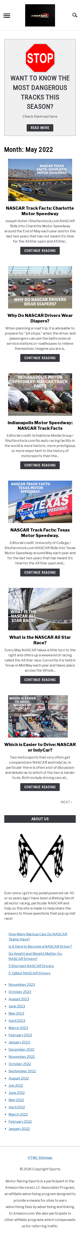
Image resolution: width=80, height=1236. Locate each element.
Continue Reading (40, 251)
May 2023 (16, 1013)
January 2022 (19, 1129)
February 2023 (20, 1035)
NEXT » (66, 802)
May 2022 (16, 1100)
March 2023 (18, 1028)
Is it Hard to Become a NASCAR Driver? (40, 946)
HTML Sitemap (40, 1158)
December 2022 (21, 1050)
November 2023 (22, 985)
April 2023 (17, 1021)
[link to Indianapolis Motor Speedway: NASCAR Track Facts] (40, 394)
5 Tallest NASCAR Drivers (29, 973)
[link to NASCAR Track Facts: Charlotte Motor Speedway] (40, 180)
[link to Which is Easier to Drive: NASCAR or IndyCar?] (40, 716)
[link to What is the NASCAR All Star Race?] (40, 609)
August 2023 (19, 999)
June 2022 (17, 1093)
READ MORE (40, 128)
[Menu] (7, 16)
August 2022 (19, 1078)
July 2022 (16, 1086)
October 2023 (20, 992)
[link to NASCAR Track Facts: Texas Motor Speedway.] (40, 502)
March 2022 (18, 1114)
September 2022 (22, 1071)
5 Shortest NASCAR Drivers (31, 966)
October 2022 (20, 1064)
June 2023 (17, 1006)
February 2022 (20, 1122)
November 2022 (22, 1057)
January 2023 (19, 1042)
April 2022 (17, 1107)
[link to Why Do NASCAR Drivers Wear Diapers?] (40, 287)
